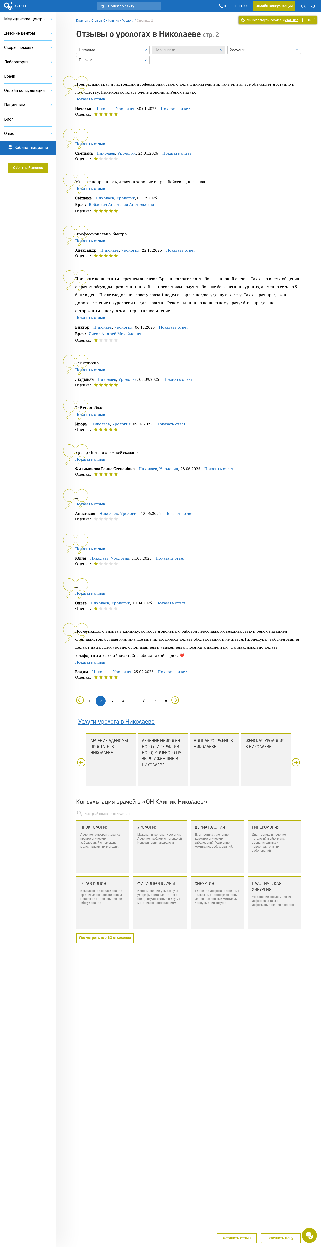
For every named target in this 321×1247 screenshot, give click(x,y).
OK (309, 20)
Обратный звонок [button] (28, 168)
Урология (125, 108)
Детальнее (290, 20)
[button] (129, 6)
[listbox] (113, 50)
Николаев (104, 108)
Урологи (128, 20)
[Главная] (15, 6)
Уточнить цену (281, 1238)
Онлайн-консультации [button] (274, 6)
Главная (82, 20)
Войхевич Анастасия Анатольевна (121, 204)
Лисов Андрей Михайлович (115, 333)
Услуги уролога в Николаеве (116, 722)
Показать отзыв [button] (90, 99)
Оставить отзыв (237, 1238)
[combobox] (264, 50)
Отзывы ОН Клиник (105, 20)
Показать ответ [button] (175, 108)
